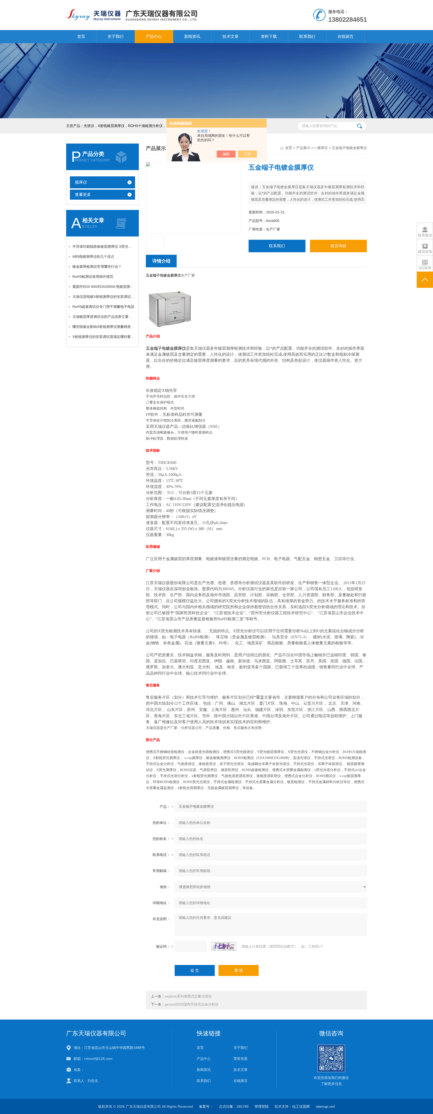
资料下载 (269, 36)
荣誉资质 (241, 1059)
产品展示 (303, 148)
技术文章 (231, 36)
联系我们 (307, 36)
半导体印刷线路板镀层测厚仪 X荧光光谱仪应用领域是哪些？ (103, 246)
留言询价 (339, 246)
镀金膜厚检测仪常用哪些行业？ (97, 267)
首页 (81, 36)
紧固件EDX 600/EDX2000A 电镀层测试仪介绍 (103, 287)
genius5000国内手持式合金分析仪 (192, 1004)
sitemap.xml (325, 1106)
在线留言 (346, 36)
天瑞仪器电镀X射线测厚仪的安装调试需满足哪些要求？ (103, 297)
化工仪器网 (301, 1106)
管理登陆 (262, 1106)
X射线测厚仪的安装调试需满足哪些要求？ (103, 337)
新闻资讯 (192, 36)
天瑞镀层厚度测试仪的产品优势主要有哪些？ (103, 317)
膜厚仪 (81, 182)
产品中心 (154, 36)
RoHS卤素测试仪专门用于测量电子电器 (103, 307)
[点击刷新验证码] (224, 946)
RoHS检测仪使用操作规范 (92, 277)
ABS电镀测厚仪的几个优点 (93, 257)
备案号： (206, 1106)
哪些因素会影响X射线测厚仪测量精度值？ (103, 327)
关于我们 (115, 36)
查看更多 (83, 194)
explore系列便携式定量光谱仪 (188, 996)
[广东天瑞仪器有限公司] (158, 5)
